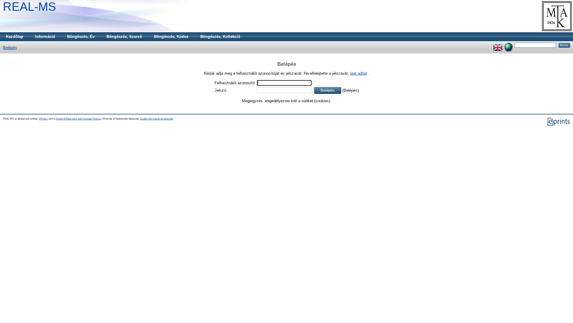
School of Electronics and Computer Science (78, 118)
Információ (45, 36)
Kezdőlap (14, 36)
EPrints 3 (43, 118)
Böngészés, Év (81, 36)
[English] (498, 45)
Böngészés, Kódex (171, 36)
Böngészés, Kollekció (220, 36)
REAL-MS (29, 6)
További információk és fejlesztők (156, 118)
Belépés (10, 47)
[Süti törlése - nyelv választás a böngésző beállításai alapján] (508, 45)
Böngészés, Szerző (124, 36)
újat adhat (358, 73)
